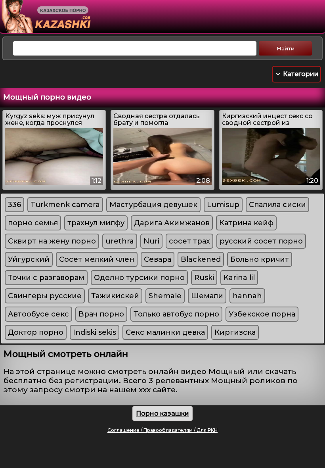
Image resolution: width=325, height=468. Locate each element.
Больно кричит (259, 259)
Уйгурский (29, 259)
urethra (119, 241)
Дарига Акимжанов (172, 223)
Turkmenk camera (65, 204)
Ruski (204, 277)
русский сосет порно (261, 241)
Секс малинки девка (165, 332)
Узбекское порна (262, 314)
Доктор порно (35, 332)
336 (14, 204)
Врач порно (101, 314)
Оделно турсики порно (139, 277)
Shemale (165, 296)
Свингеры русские (45, 296)
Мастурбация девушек (153, 204)
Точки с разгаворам (46, 277)
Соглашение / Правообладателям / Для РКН (162, 430)
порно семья (33, 223)
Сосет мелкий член (96, 259)
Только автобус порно (176, 314)
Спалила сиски (277, 204)
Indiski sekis (94, 332)
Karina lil (239, 277)
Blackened (201, 259)
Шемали (207, 296)
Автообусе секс (38, 314)
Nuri (151, 241)
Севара (157, 259)
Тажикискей (115, 296)
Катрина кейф (246, 223)
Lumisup (223, 204)
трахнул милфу (95, 223)
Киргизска (235, 332)
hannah (247, 296)
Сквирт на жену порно (52, 241)
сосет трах (189, 241)
